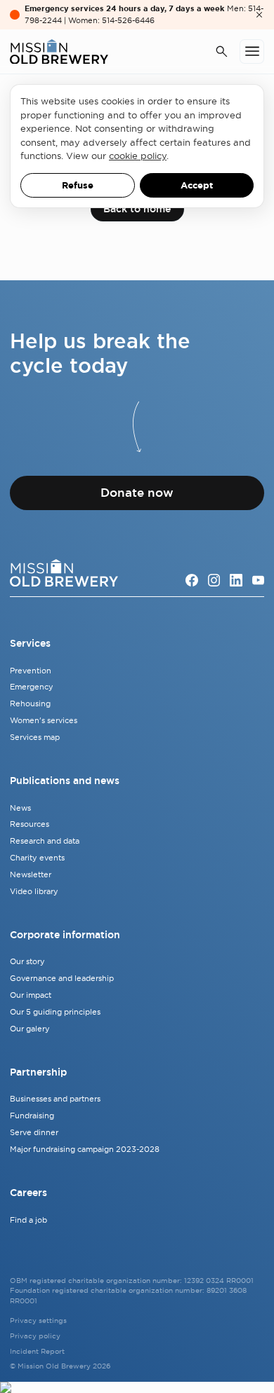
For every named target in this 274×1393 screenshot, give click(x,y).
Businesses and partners (55, 1099)
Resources (29, 824)
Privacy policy (35, 1335)
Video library (34, 891)
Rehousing (30, 703)
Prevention (30, 670)
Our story (27, 961)
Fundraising (32, 1115)
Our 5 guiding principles (55, 1012)
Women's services (43, 720)
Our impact (30, 995)
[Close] (259, 15)
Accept (197, 185)
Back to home (137, 209)
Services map (35, 737)
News (20, 808)
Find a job (28, 1220)
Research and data (44, 841)
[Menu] (252, 51)
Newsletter (30, 874)
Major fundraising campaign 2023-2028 (84, 1149)
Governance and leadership (62, 978)
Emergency (31, 687)
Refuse (77, 185)
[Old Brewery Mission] (59, 51)
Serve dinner (34, 1132)
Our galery (30, 1029)
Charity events (37, 858)
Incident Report (37, 1351)
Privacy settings (38, 1320)
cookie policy (138, 155)
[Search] (221, 51)
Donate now (137, 492)
